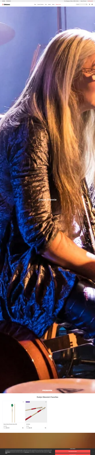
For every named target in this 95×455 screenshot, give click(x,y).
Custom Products (40, 4)
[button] (23, 402)
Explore (49, 4)
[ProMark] (8, 1)
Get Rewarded (90, 1)
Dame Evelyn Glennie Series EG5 (10, 424)
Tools (46, 4)
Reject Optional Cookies (73, 451)
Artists (53, 4)
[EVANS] (3, 1)
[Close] (93, 451)
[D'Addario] (6, 4)
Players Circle (58, 4)
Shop (35, 4)
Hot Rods (28, 424)
